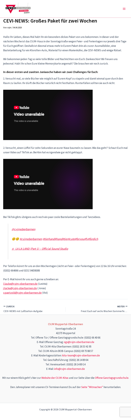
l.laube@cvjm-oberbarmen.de (20, 284)
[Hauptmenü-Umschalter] (124, 8)
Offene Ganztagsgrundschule (111, 378)
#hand (58, 239)
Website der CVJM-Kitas (54, 378)
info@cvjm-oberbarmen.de (69, 369)
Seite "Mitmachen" (92, 387)
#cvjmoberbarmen (31, 239)
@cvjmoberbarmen (23, 229)
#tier (65, 239)
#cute (71, 239)
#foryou (79, 239)
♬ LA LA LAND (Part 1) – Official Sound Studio (40, 249)
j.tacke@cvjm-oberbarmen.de (20, 288)
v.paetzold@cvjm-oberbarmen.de (22, 292)
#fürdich (93, 239)
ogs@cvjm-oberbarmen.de (79, 342)
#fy (86, 239)
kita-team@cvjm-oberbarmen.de (81, 355)
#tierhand (49, 239)
